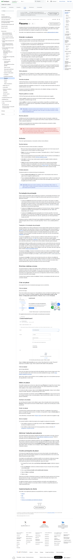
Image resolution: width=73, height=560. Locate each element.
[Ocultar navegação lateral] (14, 558)
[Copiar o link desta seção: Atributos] (26, 138)
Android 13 (47, 542)
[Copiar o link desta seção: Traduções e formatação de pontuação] (41, 225)
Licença (23, 557)
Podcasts (18, 547)
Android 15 (47, 538)
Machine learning (29, 536)
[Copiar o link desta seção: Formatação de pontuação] (37, 193)
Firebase (41, 552)
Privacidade (28, 542)
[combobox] (40, 1)
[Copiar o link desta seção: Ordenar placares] (29, 170)
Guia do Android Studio (57, 536)
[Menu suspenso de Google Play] (18, 1)
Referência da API (57, 541)
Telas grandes (37, 535)
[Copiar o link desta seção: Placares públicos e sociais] (34, 94)
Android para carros (39, 542)
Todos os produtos (59, 552)
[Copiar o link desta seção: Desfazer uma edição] (32, 400)
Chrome (36, 552)
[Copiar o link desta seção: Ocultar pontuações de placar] (40, 451)
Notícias (18, 544)
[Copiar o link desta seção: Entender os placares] (34, 37)
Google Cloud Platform (49, 552)
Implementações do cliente (52, 32)
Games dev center (5, 4)
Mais (22, 1)
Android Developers (22, 19)
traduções (21, 234)
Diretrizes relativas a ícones (41, 157)
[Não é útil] (59, 19)
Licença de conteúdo (51, 512)
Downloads (11, 7)
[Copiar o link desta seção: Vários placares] (28, 71)
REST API (21, 230)
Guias (25, 7)
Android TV (37, 544)
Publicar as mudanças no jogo (28, 111)
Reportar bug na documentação (66, 538)
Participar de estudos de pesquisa (67, 542)
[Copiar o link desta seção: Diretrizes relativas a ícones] (38, 266)
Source (18, 542)
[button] (7, 31)
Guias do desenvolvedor (57, 539)
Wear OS (37, 537)
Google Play (14, 1)
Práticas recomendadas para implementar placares (31, 499)
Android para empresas (19, 538)
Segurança (19, 540)
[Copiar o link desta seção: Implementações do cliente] (38, 489)
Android (22, 493)
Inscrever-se (58, 557)
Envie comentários (54, 23)
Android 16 (47, 536)
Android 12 (47, 543)
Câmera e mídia (29, 540)
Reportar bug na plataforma (66, 535)
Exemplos (18, 7)
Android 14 (47, 540)
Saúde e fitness (29, 538)
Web (22, 495)
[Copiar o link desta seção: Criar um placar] (30, 282)
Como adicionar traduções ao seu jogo (45, 437)
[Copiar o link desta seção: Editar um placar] (31, 382)
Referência (31, 7)
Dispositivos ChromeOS (37, 540)
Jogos (27, 534)
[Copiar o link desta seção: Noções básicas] (29, 144)
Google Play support (67, 540)
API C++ (23, 497)
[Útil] (57, 19)
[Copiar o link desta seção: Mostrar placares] (29, 116)
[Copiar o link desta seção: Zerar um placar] (28, 419)
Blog (17, 545)
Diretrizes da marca (29, 557)
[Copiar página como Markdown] (33, 24)
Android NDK (56, 544)
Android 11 (47, 545)
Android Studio (62, 1)
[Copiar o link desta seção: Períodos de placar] (30, 79)
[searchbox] (7, 11)
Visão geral (3, 7)
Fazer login (69, 1)
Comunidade (39, 7)
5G (26, 543)
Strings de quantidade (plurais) (31, 248)
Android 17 (47, 534)
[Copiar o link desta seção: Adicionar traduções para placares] (43, 433)
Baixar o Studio (57, 543)
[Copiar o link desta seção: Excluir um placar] (29, 408)
